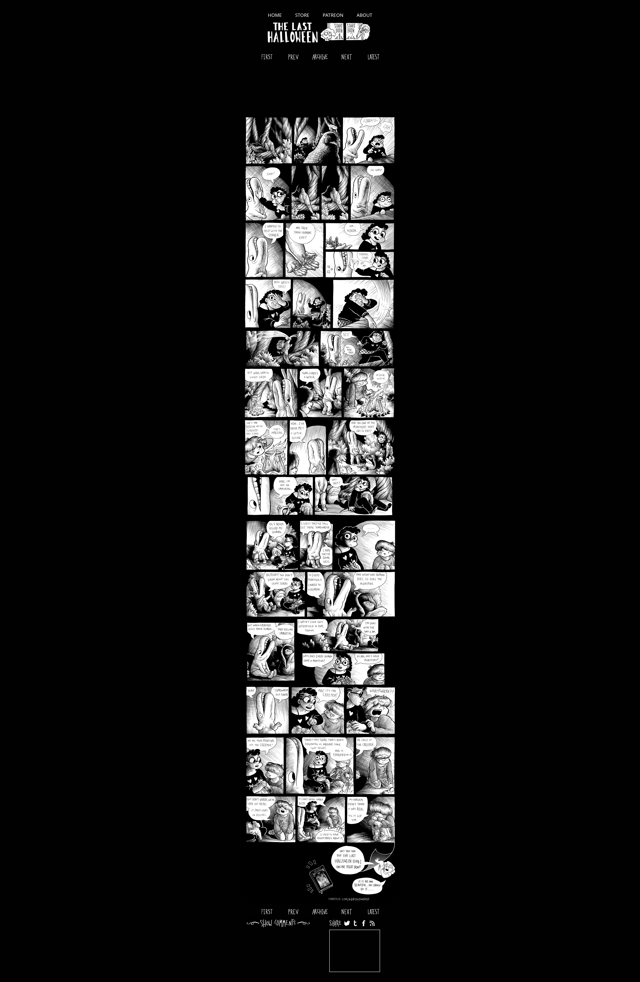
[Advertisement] (320, 88)
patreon (333, 15)
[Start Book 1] (332, 32)
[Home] (293, 32)
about (364, 15)
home (275, 15)
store (302, 15)
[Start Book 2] (359, 32)
